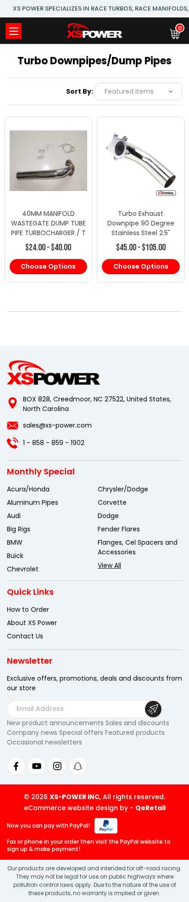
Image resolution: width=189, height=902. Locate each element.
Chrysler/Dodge (123, 489)
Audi (14, 515)
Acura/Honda (28, 489)
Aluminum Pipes (32, 502)
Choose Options (48, 266)
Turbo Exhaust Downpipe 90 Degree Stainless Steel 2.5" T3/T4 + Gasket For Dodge (140, 233)
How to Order (28, 609)
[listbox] (138, 91)
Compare (44, 169)
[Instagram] (57, 766)
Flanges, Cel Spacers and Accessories (138, 547)
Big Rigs (18, 529)
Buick (15, 555)
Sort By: (79, 91)
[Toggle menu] (14, 31)
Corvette (112, 502)
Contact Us (25, 636)
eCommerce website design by (76, 807)
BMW (14, 542)
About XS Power (32, 622)
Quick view (48, 151)
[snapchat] (78, 766)
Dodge (108, 515)
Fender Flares (119, 529)
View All (109, 565)
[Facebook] (16, 766)
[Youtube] (37, 766)
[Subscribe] (153, 709)
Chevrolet (23, 569)
